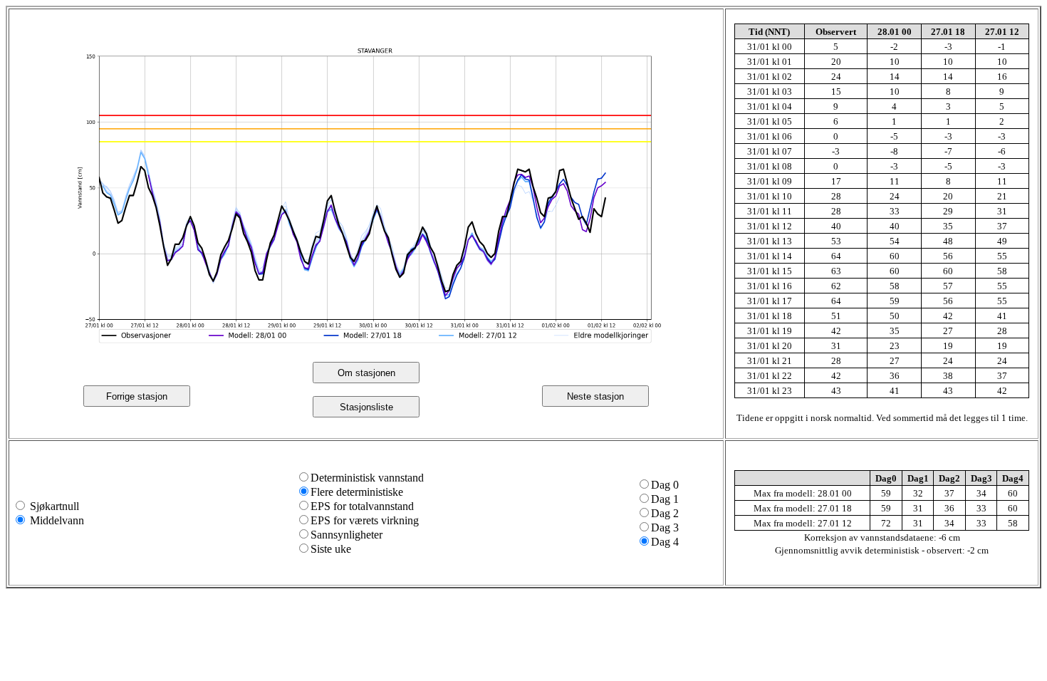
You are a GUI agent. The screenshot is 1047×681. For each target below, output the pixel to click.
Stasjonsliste (366, 407)
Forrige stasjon (136, 396)
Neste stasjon (595, 396)
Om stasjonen (366, 373)
